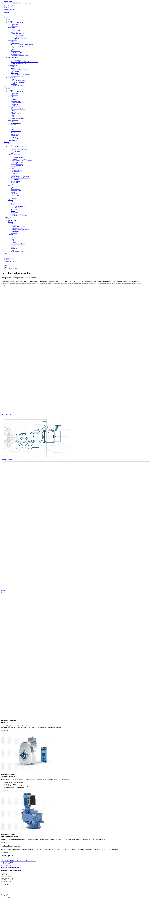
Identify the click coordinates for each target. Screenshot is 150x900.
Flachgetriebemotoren (17, 35)
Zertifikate (14, 197)
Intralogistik (11, 96)
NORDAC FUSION (17, 85)
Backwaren (14, 117)
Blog (12, 240)
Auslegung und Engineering (19, 159)
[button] (6, 253)
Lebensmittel (14, 110)
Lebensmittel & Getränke (14, 106)
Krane (12, 132)
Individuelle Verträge (17, 164)
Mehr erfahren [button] (5, 730)
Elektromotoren (12, 48)
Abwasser (14, 137)
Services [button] (6, 142)
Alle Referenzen (12, 140)
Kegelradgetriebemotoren (18, 37)
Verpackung (14, 135)
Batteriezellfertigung (16, 138)
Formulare (14, 198)
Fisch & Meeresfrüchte (17, 118)
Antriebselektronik (13, 57)
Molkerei (13, 115)
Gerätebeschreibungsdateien (18, 206)
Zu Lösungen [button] (4, 852)
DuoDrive (14, 32)
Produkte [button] (6, 18)
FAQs (12, 153)
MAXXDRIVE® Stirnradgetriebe (20, 46)
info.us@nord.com (6, 865)
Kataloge (13, 192)
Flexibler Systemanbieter (14, 77)
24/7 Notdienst (15, 179)
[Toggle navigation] (1, 15)
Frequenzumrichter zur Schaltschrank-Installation (24, 62)
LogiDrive (14, 84)
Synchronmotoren (16, 54)
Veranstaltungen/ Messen (18, 244)
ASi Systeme (14, 73)
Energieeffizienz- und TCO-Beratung (21, 160)
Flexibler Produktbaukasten (18, 82)
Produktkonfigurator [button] (6, 459)
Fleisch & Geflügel (16, 113)
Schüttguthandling (13, 120)
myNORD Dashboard (17, 22)
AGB (12, 250)
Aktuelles (10, 234)
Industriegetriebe (12, 40)
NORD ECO (14, 182)
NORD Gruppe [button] (8, 217)
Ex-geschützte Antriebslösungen (20, 69)
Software (10, 200)
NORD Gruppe (12, 220)
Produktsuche (15, 24)
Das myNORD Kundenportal (19, 215)
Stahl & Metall (15, 134)
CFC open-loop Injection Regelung (20, 74)
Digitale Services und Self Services (20, 178)
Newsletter (14, 242)
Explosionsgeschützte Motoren (19, 55)
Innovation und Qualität (17, 231)
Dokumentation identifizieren (19, 149)
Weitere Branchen (12, 128)
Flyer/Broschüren (16, 190)
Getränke (13, 112)
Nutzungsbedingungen (17, 251)
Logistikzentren (15, 101)
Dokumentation (12, 186)
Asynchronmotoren (16, 52)
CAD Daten (14, 26)
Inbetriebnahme (15, 171)
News (12, 239)
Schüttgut (13, 124)
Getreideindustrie (15, 126)
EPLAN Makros (15, 207)
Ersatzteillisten (15, 195)
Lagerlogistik (14, 104)
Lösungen (10, 90)
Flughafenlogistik (16, 102)
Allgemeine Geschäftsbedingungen (11, 867)
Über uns (10, 222)
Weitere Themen (12, 65)
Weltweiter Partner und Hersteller (20, 229)
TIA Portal (14, 209)
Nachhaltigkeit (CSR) (17, 228)
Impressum (4, 898)
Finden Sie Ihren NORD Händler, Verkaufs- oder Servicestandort (18, 861)
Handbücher (14, 193)
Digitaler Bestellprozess (17, 165)
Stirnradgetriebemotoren (17, 33)
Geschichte (14, 233)
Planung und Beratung (14, 154)
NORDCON (14, 204)
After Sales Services (13, 167)
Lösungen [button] (7, 87)
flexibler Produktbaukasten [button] (8, 414)
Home (6, 265)
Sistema (13, 211)
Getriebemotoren (12, 27)
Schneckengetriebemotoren (18, 38)
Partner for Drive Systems (18, 226)
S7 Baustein (14, 212)
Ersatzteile (14, 175)
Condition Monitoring (17, 162)
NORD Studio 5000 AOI (18, 214)
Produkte (10, 21)
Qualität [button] (3, 590)
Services (10, 145)
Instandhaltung (15, 173)
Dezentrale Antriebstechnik (18, 63)
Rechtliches (11, 245)
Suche (9, 255)
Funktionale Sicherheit (17, 76)
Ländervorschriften (16, 71)
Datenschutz (11, 898)
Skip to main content (6, 1)
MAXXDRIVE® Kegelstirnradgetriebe (22, 44)
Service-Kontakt (15, 151)
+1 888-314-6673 (5, 864)
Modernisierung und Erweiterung (20, 176)
